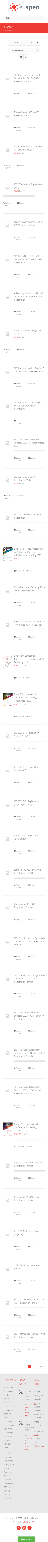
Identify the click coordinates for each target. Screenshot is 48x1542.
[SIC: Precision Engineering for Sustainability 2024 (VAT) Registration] (8, 406)
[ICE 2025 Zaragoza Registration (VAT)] (8, 334)
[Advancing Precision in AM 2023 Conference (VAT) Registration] (8, 625)
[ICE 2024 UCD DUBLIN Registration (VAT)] (8, 480)
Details (32, 93)
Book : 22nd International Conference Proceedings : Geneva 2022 (26, 1127)
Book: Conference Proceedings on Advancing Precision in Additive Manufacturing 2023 (28, 552)
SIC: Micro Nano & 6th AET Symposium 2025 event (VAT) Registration (27, 259)
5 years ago (27, 1413)
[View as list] (26, 57)
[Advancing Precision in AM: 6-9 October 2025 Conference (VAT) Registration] (8, 297)
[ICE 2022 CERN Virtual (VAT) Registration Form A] (8, 1200)
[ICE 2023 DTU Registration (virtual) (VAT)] (8, 770)
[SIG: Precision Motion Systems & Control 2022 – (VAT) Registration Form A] (8, 942)
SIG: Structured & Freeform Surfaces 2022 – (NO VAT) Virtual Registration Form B (29, 1053)
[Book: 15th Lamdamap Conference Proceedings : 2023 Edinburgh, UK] (8, 661)
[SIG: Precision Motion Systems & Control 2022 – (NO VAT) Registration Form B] (8, 979)
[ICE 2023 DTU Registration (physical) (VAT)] (8, 839)
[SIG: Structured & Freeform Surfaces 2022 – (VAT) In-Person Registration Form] (8, 1016)
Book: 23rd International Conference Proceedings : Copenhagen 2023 (26, 697)
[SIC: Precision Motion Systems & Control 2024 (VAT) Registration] (8, 372)
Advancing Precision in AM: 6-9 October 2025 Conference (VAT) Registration (29, 296)
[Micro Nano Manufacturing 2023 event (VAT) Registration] (8, 591)
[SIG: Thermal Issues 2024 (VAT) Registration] (8, 518)
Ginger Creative (29, 1522)
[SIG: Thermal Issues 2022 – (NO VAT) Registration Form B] (8, 1303)
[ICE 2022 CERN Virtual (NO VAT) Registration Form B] (8, 1166)
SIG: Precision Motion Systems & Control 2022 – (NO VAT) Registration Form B (29, 978)
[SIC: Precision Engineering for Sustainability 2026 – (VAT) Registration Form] (8, 78)
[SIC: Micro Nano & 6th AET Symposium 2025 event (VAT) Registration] (8, 259)
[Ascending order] (37, 43)
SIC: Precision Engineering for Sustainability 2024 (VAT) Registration (28, 405)
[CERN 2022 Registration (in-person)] (8, 1269)
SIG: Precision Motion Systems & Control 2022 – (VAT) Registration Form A (29, 941)
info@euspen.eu (40, 1446)
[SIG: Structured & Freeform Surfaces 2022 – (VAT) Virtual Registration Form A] (8, 1090)
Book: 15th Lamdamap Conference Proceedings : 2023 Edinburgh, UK (29, 659)
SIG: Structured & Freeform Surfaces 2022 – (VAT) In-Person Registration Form (29, 1015)
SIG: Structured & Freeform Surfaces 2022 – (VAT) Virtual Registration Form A (27, 1090)
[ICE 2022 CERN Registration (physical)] (8, 1234)
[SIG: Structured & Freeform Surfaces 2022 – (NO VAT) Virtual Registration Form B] (8, 1053)
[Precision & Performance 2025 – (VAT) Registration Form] (8, 225)
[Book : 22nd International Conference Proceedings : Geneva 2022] (8, 1129)
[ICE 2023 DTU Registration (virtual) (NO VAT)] (8, 736)
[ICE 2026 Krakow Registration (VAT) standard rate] (8, 150)
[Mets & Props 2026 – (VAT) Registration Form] (8, 116)
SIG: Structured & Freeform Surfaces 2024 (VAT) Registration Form (29, 443)
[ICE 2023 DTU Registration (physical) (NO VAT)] (8, 805)
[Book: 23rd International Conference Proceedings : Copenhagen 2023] (8, 700)
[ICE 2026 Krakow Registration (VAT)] (8, 187)
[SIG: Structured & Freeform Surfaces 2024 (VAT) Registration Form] (8, 443)
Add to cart (20, 571)
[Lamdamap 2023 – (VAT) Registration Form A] (8, 907)
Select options (18, 94)
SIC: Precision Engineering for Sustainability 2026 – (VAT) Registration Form (28, 78)
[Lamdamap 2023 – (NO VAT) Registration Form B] (8, 873)
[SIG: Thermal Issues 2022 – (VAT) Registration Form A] (8, 1337)
